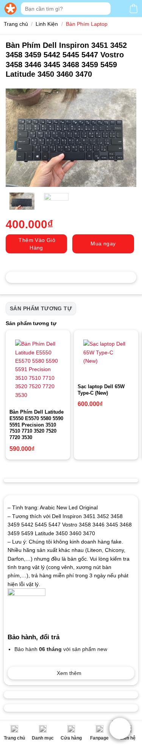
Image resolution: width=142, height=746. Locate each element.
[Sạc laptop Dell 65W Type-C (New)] (106, 357)
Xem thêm (69, 673)
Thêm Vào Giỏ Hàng (37, 244)
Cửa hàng (71, 738)
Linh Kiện (47, 24)
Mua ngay (103, 243)
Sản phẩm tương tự (41, 308)
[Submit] (104, 8)
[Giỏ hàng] (133, 8)
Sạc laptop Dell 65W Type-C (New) (101, 390)
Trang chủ (14, 738)
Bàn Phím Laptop (87, 24)
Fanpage (99, 738)
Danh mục (43, 738)
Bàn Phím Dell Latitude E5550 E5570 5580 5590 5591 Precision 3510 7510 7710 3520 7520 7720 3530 (36, 425)
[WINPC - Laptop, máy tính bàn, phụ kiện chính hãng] (10, 8)
